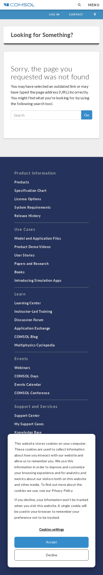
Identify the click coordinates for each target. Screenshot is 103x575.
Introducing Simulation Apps (38, 280)
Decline (51, 555)
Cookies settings (51, 529)
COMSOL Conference (32, 392)
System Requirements (32, 207)
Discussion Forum (29, 319)
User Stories (24, 255)
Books (19, 271)
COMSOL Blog (26, 336)
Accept (51, 542)
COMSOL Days (26, 376)
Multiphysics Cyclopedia (34, 345)
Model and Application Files (37, 238)
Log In (54, 14)
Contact (76, 14)
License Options (27, 198)
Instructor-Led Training (33, 311)
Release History (27, 215)
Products (21, 182)
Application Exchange (32, 328)
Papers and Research (31, 263)
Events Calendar (27, 384)
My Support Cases (29, 423)
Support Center (27, 415)
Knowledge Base (28, 432)
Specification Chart (30, 190)
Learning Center (27, 302)
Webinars (22, 367)
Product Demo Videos (32, 246)
